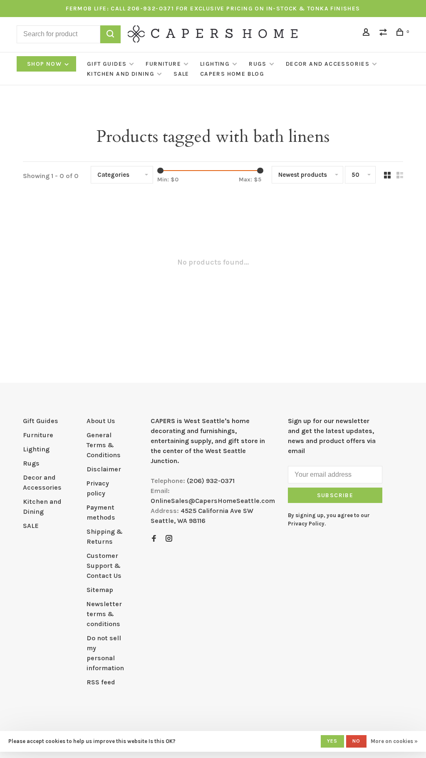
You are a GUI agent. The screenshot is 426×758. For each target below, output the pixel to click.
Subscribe (335, 495)
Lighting (215, 63)
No (356, 741)
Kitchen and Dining (120, 73)
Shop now (45, 63)
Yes (332, 741)
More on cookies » (394, 741)
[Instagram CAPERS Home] (169, 539)
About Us (101, 421)
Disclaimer (104, 469)
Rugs (258, 63)
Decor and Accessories (327, 63)
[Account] (367, 33)
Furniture (163, 63)
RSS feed (101, 682)
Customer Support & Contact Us (104, 566)
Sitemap (100, 590)
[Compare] (384, 33)
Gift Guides (106, 63)
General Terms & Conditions (104, 445)
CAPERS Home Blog (232, 73)
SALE (181, 73)
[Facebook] (154, 539)
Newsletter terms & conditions (104, 614)
